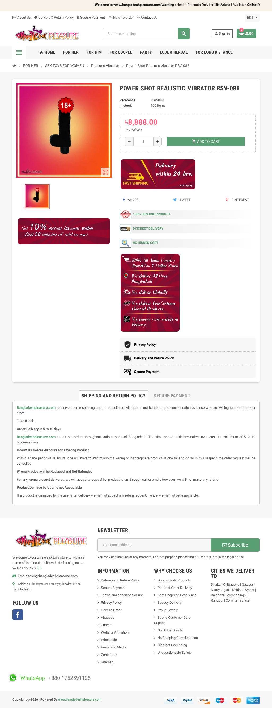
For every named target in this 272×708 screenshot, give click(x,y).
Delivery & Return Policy (55, 17)
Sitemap (107, 662)
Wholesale (109, 640)
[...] (39, 568)
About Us (23, 17)
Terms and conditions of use (122, 595)
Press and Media (113, 647)
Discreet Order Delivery (175, 588)
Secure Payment (92, 17)
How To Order (123, 17)
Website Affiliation (115, 632)
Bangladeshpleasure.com (36, 408)
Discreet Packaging (172, 645)
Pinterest (240, 200)
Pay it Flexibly (168, 610)
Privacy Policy (111, 603)
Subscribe (237, 545)
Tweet (185, 200)
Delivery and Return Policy (120, 580)
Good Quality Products (174, 580)
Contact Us (149, 17)
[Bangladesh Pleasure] (46, 33)
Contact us (109, 655)
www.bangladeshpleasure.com (79, 699)
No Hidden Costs (170, 630)
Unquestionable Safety (175, 653)
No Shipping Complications (178, 638)
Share (132, 200)
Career (106, 625)
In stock (126, 105)
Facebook (17, 614)
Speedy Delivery (169, 603)
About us (107, 617)
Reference (127, 100)
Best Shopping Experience (177, 595)
